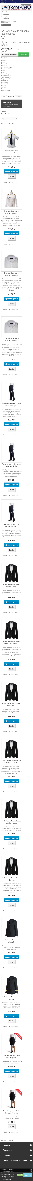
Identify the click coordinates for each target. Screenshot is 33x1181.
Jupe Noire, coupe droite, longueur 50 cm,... (11, 1112)
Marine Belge (4, 80)
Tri (2, 118)
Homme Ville (4, 64)
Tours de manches (6, 77)
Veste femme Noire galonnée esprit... (11, 998)
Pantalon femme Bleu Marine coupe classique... (11, 405)
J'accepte (19, 1174)
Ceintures (3, 87)
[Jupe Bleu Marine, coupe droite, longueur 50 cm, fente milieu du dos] (11, 1043)
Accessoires (4, 82)
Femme (3, 62)
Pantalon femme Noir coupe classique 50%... (11, 465)
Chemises (4, 59)
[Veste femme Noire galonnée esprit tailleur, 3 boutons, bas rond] (11, 985)
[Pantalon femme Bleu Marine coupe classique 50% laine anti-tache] (11, 392)
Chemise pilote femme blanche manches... (11, 152)
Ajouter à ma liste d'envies (10, 182)
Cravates (3, 85)
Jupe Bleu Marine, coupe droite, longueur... (11, 1057)
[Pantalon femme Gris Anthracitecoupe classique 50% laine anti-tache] (11, 512)
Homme (3, 60)
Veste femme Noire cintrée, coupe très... (11, 705)
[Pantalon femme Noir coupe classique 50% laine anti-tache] (11, 452)
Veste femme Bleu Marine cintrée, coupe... (11, 586)
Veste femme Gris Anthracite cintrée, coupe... (11, 822)
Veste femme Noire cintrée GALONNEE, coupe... (11, 762)
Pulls (2, 72)
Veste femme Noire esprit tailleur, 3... (11, 941)
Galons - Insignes (6, 74)
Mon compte (6, 1155)
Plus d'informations (28, 1174)
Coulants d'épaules (6, 75)
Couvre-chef (4, 84)
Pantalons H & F (5, 69)
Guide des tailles (7, 0)
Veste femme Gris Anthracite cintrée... (11, 879)
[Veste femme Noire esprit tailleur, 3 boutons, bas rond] (11, 928)
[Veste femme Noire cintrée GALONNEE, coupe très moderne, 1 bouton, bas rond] (11, 749)
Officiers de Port (5, 90)
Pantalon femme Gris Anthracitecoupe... (11, 525)
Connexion (15, 0)
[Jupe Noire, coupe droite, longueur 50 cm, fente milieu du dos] (11, 1099)
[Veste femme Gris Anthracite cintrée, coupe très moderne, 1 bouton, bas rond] (11, 809)
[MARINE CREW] (16, 8)
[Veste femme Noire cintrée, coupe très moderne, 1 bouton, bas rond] (11, 692)
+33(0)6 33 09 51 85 (12, 2)
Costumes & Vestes (6, 67)
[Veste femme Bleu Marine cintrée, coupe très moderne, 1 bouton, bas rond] (11, 573)
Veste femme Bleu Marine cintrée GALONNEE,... (11, 643)
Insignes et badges (6, 79)
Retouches (4, 89)
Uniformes (4, 65)
